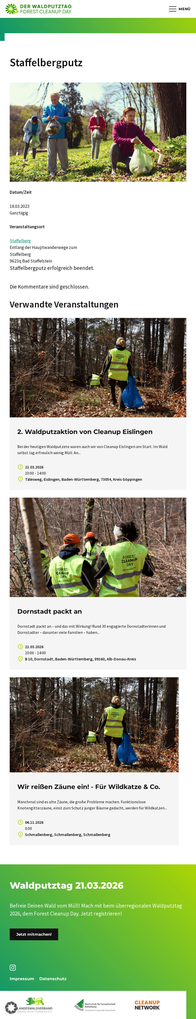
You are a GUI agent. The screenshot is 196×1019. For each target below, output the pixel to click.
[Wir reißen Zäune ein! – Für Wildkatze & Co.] (94, 724)
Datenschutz (53, 978)
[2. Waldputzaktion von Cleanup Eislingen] (98, 367)
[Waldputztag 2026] (38, 9)
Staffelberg (20, 241)
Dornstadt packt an (49, 611)
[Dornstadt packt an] (98, 547)
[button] (11, 1008)
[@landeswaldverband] (14, 968)
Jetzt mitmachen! (34, 934)
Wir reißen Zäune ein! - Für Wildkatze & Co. (88, 787)
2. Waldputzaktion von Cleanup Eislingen (85, 432)
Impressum (22, 978)
